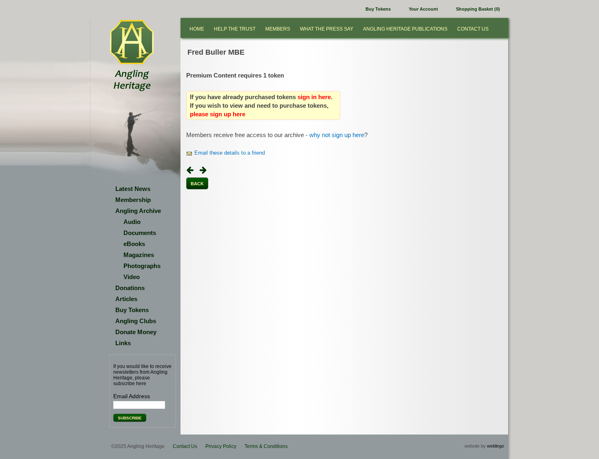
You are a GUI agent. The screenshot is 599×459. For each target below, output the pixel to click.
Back (197, 183)
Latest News (132, 188)
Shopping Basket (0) (478, 9)
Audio (132, 221)
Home (196, 29)
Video (131, 276)
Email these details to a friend (229, 153)
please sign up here (217, 114)
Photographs (142, 265)
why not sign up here (336, 134)
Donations (130, 287)
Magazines (138, 254)
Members (277, 29)
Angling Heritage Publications (405, 29)
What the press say (326, 29)
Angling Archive (138, 210)
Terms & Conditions (266, 446)
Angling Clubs (135, 320)
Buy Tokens (378, 9)
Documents (139, 232)
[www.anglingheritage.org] (131, 42)
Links (123, 342)
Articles (126, 298)
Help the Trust (234, 29)
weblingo (495, 445)
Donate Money (135, 331)
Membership (133, 199)
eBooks (134, 243)
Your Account (423, 9)
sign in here (314, 96)
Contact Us (473, 29)
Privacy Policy (220, 446)
